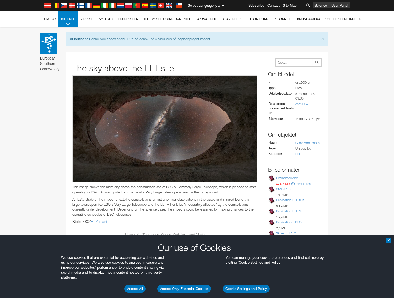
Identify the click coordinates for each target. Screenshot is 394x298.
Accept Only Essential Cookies (184, 288)
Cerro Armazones (307, 143)
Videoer (87, 19)
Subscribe (256, 5)
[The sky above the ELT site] (165, 129)
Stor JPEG (283, 189)
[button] (293, 184)
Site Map (290, 5)
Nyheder (106, 19)
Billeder (68, 19)
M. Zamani (99, 221)
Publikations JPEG (289, 222)
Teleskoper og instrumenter (167, 19)
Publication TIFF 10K (290, 200)
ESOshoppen (128, 19)
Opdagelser (206, 19)
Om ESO (50, 19)
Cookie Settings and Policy (246, 288)
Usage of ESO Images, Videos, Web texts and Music (165, 234)
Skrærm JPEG (286, 233)
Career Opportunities (343, 19)
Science (321, 5)
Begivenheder (233, 19)
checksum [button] (303, 184)
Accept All (135, 288)
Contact (273, 5)
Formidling (259, 19)
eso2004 (301, 104)
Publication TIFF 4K (289, 211)
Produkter (283, 19)
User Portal (339, 5)
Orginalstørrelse (287, 178)
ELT (297, 154)
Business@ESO (308, 19)
